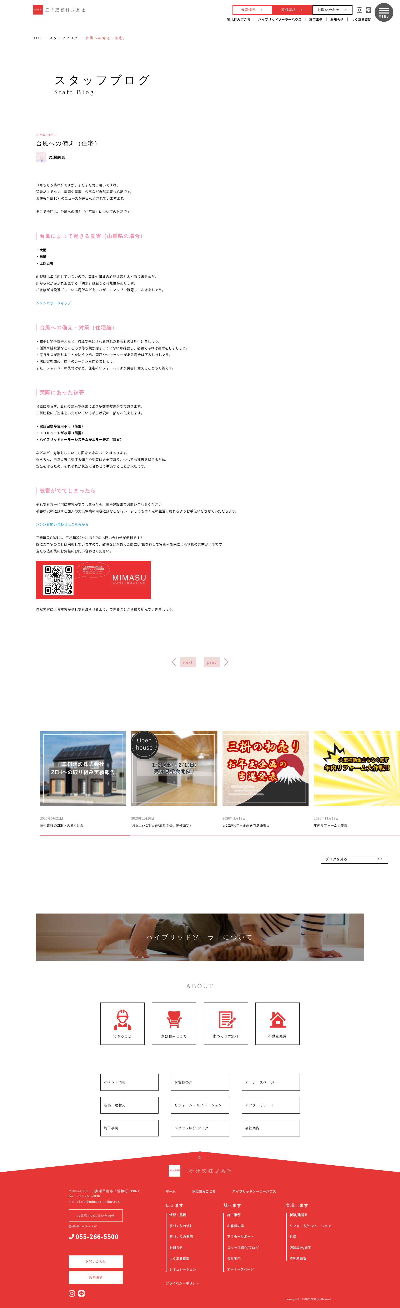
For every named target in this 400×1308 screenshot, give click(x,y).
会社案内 (234, 1258)
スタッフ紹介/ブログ (243, 1247)
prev (212, 662)
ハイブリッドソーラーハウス (279, 19)
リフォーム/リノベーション (310, 1225)
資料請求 (288, 9)
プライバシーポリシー (182, 1283)
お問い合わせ (329, 9)
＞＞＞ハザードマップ (53, 302)
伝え (175, 1205)
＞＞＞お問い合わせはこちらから (62, 524)
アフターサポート (240, 1236)
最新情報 (248, 9)
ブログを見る (336, 859)
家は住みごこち (238, 19)
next (188, 662)
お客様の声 (235, 1225)
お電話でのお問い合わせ (96, 1215)
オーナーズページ (240, 1269)
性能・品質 (177, 1214)
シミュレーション (182, 1269)
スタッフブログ (63, 38)
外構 (293, 1236)
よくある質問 (361, 19)
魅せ (232, 1205)
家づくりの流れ (181, 1225)
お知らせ (337, 19)
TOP (37, 38)
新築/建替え (299, 1214)
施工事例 (315, 19)
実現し (297, 1205)
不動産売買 (298, 1258)
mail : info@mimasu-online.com (95, 1201)
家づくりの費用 (181, 1236)
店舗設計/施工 (300, 1247)
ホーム (171, 1191)
